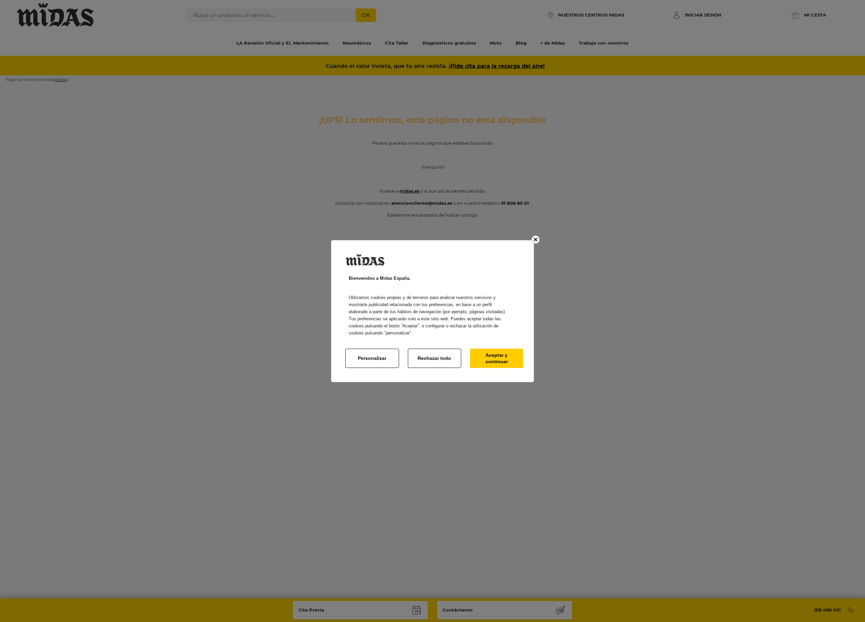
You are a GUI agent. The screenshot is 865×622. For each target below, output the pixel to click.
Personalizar (372, 358)
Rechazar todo (434, 358)
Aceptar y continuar (497, 358)
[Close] (536, 239)
